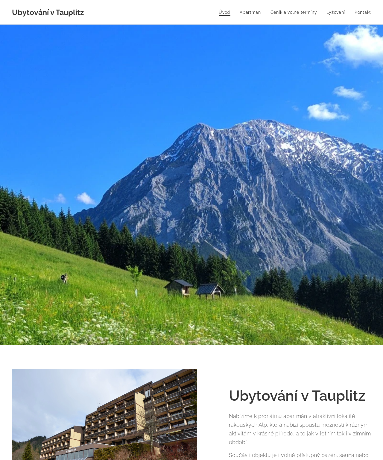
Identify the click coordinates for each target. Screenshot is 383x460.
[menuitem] (226, 12)
